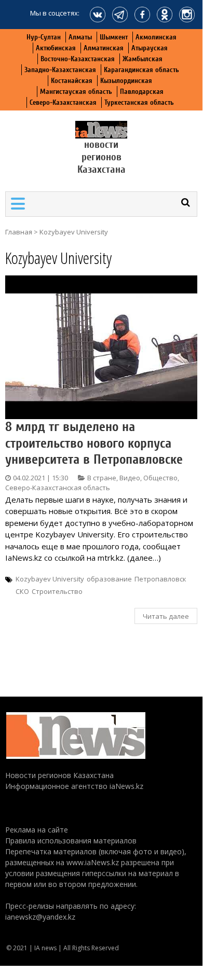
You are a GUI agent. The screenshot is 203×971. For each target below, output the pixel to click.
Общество (160, 477)
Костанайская (71, 80)
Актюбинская (56, 48)
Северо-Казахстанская (63, 102)
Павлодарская (142, 91)
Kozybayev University (50, 579)
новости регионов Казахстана (101, 156)
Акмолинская (156, 37)
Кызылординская (126, 80)
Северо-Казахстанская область (57, 487)
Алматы (80, 37)
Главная (18, 232)
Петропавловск (160, 579)
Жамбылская (143, 58)
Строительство (57, 591)
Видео (129, 477)
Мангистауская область (76, 91)
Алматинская (104, 48)
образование (109, 579)
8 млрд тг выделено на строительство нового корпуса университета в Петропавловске (94, 443)
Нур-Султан (43, 37)
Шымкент (114, 37)
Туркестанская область (139, 102)
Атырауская (149, 48)
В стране (101, 477)
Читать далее (166, 616)
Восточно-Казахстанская (77, 58)
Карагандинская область (141, 69)
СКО (22, 591)
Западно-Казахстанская (60, 69)
